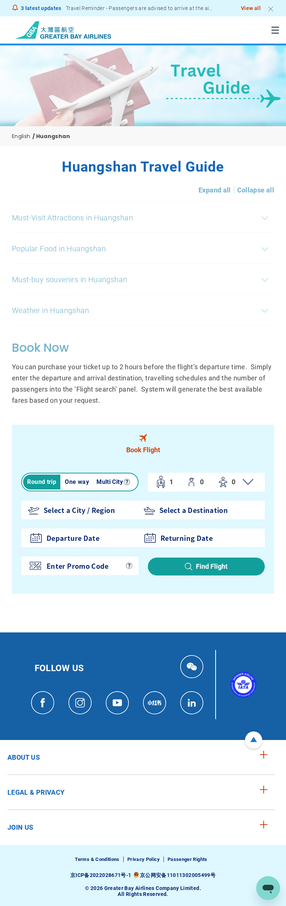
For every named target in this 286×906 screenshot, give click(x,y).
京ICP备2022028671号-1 (100, 875)
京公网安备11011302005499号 (178, 875)
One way (77, 481)
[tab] (143, 444)
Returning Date (187, 538)
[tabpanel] (143, 528)
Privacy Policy (143, 859)
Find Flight (212, 566)
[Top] (253, 740)
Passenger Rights (187, 859)
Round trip (41, 481)
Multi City (109, 481)
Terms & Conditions (97, 859)
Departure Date (73, 538)
